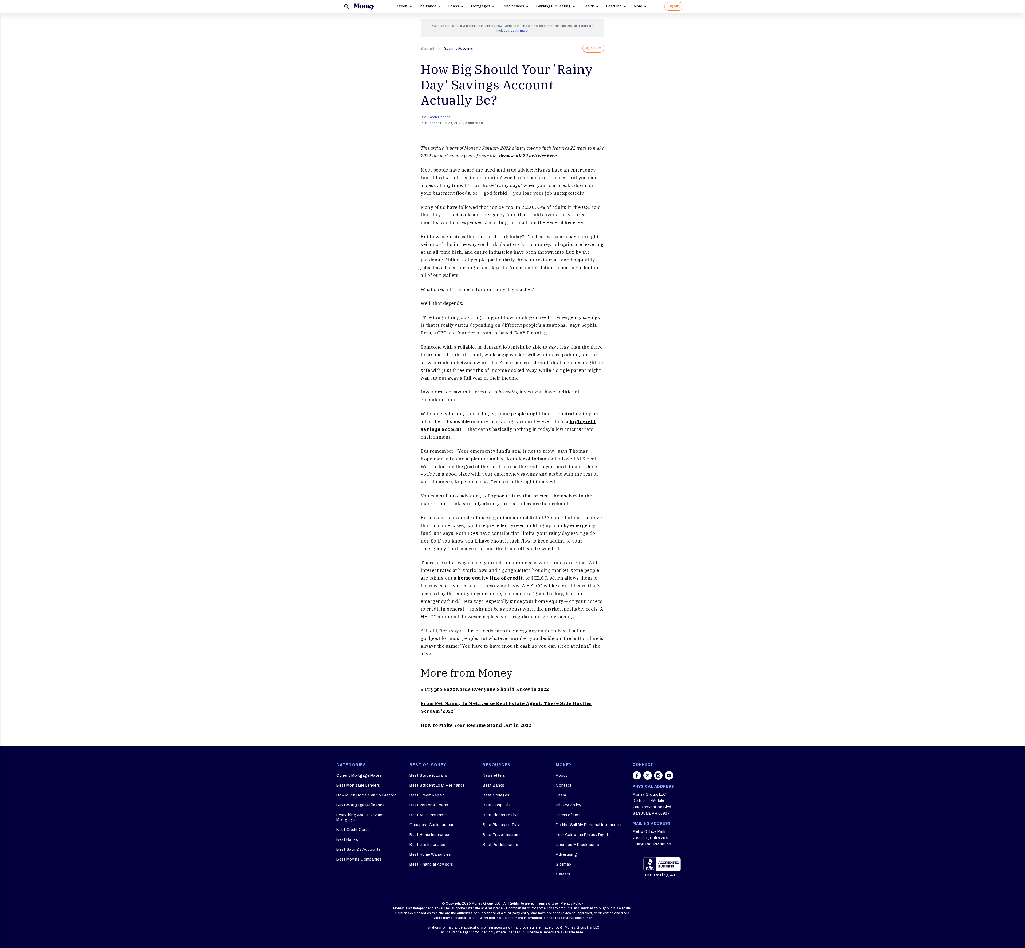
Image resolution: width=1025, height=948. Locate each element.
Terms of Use (568, 815)
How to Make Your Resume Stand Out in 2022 (476, 725)
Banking (427, 48)
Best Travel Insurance (503, 835)
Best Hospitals (497, 805)
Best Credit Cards (353, 830)
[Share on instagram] (658, 775)
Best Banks (347, 840)
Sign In (673, 6)
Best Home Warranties (430, 855)
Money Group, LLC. (487, 903)
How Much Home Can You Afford (366, 795)
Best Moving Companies (359, 859)
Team (561, 795)
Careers (563, 874)
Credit (402, 6)
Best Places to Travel (503, 825)
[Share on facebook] (637, 775)
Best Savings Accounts (358, 849)
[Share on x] (647, 775)
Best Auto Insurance (428, 815)
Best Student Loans (428, 776)
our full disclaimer (577, 918)
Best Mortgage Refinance (360, 805)
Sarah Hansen (438, 117)
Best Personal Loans (428, 805)
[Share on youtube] (669, 775)
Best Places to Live (501, 815)
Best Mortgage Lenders (358, 785)
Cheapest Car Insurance (431, 825)
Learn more (519, 31)
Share (596, 48)
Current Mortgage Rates (359, 776)
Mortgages (480, 6)
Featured (614, 6)
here (579, 932)
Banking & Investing (553, 6)
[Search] (346, 6)
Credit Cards (513, 6)
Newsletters (494, 776)
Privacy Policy (568, 805)
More (638, 6)
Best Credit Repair (426, 795)
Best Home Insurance (429, 835)
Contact (564, 785)
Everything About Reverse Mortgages (360, 817)
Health (588, 6)
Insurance (428, 6)
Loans (453, 6)
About (561, 776)
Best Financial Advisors (431, 864)
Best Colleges (496, 795)
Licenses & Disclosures (577, 845)
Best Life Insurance (427, 845)
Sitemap (563, 864)
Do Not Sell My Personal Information (589, 825)
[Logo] (364, 6)
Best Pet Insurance (500, 845)
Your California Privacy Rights (583, 835)
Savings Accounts (458, 48)
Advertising (566, 855)
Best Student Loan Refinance (437, 785)
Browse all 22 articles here (528, 156)
